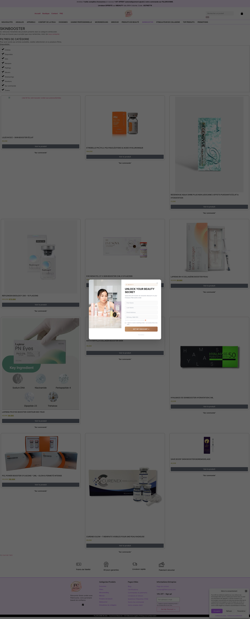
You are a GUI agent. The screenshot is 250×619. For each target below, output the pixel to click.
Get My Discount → (141, 329)
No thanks (141, 334)
